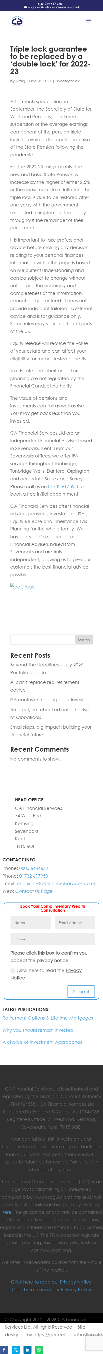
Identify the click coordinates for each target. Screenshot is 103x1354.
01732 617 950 (51, 4)
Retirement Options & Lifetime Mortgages (47, 1018)
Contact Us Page (34, 891)
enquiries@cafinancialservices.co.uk (56, 883)
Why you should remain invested (37, 1030)
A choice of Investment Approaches (42, 1042)
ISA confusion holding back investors (50, 699)
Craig (20, 80)
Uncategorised (68, 80)
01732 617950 (33, 876)
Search (84, 639)
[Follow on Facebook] (4, 1350)
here (7, 1212)
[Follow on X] (16, 1350)
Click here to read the (46, 974)
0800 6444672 (33, 868)
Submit (81, 991)
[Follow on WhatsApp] (39, 1350)
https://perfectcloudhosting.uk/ (68, 1334)
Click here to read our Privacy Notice (51, 1282)
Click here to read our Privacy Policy (51, 1289)
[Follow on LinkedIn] (28, 1350)
